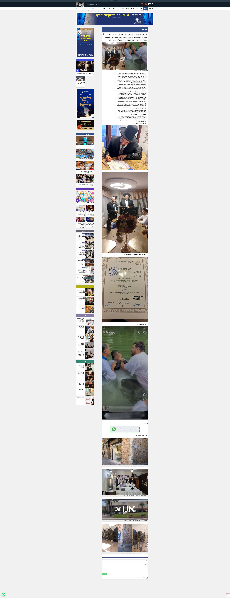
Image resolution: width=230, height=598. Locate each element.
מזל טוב (132, 8)
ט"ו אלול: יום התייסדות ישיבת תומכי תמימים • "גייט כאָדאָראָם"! (81, 254)
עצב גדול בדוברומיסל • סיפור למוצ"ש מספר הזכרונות (81, 84)
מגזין (85, 315)
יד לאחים (143, 423)
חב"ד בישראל (121, 0)
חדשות (145, 8)
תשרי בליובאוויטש (91, 169)
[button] (3, 594)
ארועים (127, 8)
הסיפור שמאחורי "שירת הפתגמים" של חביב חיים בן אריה (81, 213)
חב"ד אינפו (150, 0)
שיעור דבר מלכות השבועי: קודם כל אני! (81, 299)
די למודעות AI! (81, 389)
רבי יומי (105, 10)
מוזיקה (85, 189)
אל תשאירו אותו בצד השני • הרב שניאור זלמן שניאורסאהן (80, 382)
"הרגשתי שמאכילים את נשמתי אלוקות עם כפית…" (81, 345)
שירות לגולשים (82, 242)
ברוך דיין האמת (100, 10)
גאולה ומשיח (85, 286)
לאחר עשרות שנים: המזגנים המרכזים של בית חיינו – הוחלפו (81, 262)
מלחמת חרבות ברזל (83, 10)
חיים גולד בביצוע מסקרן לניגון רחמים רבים (85, 202)
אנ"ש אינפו (105, 8)
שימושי (122, 8)
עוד (118, 8)
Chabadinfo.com (114, 0)
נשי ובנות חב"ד (143, 0)
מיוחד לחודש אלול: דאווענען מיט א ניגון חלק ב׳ (90, 225)
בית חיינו (77, 10)
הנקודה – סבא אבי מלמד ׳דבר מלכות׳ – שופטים (80, 336)
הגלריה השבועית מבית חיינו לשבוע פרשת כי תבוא (81, 237)
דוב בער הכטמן (94, 10)
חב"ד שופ (128, 0)
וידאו (137, 8)
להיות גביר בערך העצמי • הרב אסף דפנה (80, 399)
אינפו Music (112, 8)
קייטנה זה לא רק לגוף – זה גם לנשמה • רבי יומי (85, 74)
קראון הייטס (83, 267)
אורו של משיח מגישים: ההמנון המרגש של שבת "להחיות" (91, 213)
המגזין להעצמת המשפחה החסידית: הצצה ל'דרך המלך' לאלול (80, 321)
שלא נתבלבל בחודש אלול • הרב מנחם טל (81, 328)
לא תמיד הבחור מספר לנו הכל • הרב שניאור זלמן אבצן (80, 374)
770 (141, 8)
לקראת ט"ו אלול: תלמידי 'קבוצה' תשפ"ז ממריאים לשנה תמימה (81, 279)
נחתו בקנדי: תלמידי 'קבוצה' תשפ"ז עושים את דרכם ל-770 (81, 271)
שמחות (93, 182)
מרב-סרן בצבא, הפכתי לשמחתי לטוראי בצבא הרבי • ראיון (80, 353)
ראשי (108, 10)
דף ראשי (151, 8)
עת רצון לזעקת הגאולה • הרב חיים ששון (81, 307)
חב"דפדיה (135, 0)
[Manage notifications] (227, 594)
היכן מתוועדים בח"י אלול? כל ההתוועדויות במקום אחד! (81, 245)
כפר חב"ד (89, 10)
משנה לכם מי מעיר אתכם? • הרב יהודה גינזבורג (81, 365)
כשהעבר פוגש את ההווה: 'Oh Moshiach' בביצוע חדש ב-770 (81, 225)
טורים (85, 361)
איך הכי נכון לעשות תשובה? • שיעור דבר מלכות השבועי (81, 290)
